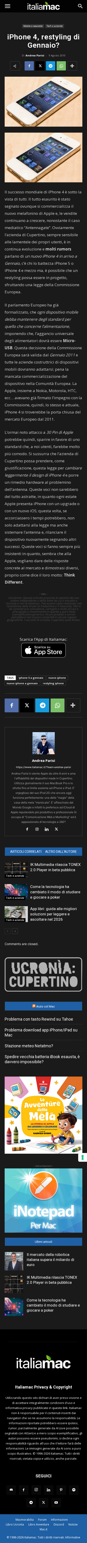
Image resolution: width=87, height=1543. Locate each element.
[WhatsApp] (61, 65)
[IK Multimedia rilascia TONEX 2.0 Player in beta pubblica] (16, 870)
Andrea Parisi (35, 55)
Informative (72, 1537)
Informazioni (59, 1520)
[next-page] (15, 931)
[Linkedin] (48, 829)
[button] (7, 6)
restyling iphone (53, 683)
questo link (60, 1408)
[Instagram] (38, 829)
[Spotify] (73, 1490)
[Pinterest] (61, 1490)
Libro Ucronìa (15, 1524)
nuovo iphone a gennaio (22, 683)
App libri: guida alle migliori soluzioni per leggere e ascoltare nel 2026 (53, 914)
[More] (72, 65)
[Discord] (11, 1490)
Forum (42, 1520)
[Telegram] (50, 65)
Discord (59, 1524)
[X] (40, 65)
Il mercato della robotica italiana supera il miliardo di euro (50, 1259)
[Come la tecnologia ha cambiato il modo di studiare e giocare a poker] (16, 892)
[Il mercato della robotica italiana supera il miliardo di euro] (14, 1261)
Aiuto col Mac (45, 1006)
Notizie (73, 1524)
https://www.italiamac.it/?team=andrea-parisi (43, 767)
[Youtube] (56, 1502)
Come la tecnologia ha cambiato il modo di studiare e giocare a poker (55, 892)
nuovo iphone (57, 677)
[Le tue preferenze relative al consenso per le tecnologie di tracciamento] (82, 1157)
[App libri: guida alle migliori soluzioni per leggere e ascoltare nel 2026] (16, 914)
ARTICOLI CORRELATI (26, 851)
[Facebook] (29, 65)
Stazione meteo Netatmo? (29, 1045)
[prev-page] (7, 931)
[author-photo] (43, 754)
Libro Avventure (38, 1524)
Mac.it (43, 1529)
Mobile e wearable (33, 26)
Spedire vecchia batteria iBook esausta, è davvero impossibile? (42, 1059)
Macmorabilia (25, 1520)
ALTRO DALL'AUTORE (61, 851)
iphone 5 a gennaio (31, 677)
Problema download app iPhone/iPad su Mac (41, 1032)
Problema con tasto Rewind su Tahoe (39, 1019)
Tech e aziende (55, 26)
